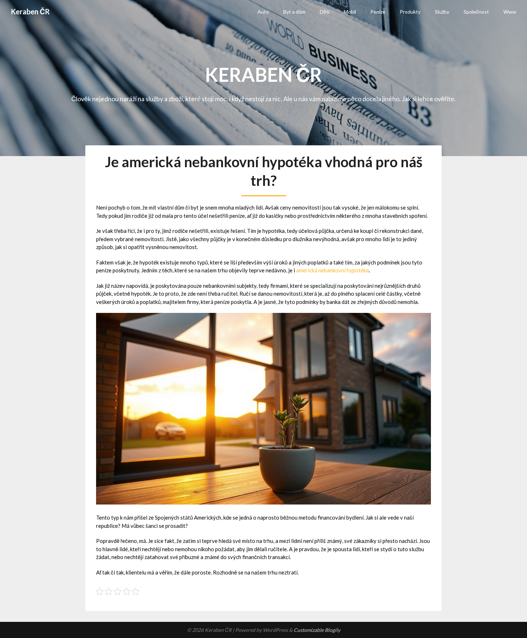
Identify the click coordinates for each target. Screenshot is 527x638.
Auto (263, 12)
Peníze (377, 12)
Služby (442, 12)
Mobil (350, 12)
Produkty (410, 12)
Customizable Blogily (317, 630)
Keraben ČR (30, 11)
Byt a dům (294, 12)
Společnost (476, 12)
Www (509, 12)
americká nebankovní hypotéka (332, 270)
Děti (324, 12)
